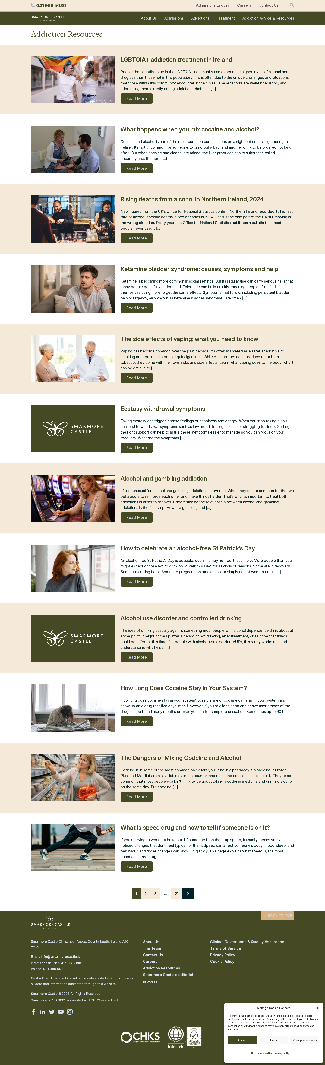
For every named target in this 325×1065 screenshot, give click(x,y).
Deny (273, 1040)
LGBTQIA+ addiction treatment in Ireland (176, 59)
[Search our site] (292, 5)
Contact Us (269, 5)
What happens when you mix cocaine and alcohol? (190, 129)
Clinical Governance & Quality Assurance (247, 942)
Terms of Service (225, 948)
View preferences (305, 1040)
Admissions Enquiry (213, 5)
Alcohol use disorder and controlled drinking (181, 618)
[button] (317, 1008)
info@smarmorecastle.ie (61, 957)
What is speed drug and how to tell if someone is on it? (195, 827)
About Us (149, 18)
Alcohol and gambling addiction (164, 478)
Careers (244, 5)
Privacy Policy (281, 1053)
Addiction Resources (161, 968)
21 (176, 893)
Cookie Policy (264, 1053)
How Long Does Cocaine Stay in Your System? (184, 688)
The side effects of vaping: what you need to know (189, 339)
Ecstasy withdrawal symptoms (163, 408)
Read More (136, 98)
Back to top (279, 915)
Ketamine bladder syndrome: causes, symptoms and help (199, 269)
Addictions (200, 18)
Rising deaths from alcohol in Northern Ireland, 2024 (192, 199)
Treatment (226, 18)
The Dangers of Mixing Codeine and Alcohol (181, 757)
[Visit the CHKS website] (140, 1041)
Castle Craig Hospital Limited (54, 978)
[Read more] (73, 79)
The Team (152, 948)
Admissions (174, 18)
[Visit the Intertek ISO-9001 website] (184, 1048)
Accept (242, 1040)
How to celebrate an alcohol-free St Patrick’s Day (188, 548)
